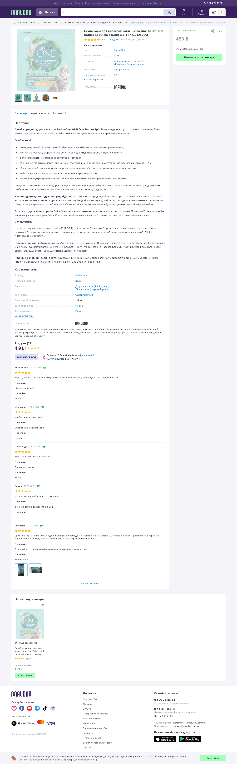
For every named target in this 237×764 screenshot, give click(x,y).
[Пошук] (169, 12)
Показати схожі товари (199, 57)
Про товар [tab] (21, 113)
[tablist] (90, 114)
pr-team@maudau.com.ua (186, 726)
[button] (93, 79)
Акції (57, 3)
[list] (14, 708)
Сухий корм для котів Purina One (107, 22)
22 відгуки (113, 39)
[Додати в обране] (220, 31)
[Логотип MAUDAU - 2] (22, 12)
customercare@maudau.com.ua (189, 722)
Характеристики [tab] (40, 113)
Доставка (67, 3)
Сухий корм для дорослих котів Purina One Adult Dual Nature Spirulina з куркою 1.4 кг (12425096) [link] (177, 22)
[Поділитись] (213, 31)
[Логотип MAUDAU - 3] (47, 694)
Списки (201, 14)
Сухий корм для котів (74, 22)
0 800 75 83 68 (214, 3)
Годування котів (49, 22)
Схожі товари (25, 675)
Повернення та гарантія (97, 3)
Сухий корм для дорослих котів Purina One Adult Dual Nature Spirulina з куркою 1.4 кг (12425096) (29, 651)
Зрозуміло (213, 758)
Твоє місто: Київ (149, 3)
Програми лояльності (124, 3)
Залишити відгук (26, 356)
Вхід (184, 14)
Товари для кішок (26, 22)
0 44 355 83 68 (164, 709)
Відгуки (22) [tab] (60, 113)
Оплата (79, 3)
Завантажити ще (90, 583)
